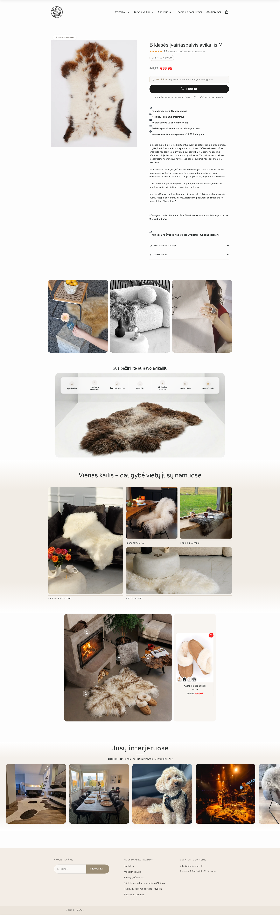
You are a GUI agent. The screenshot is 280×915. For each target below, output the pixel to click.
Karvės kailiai (141, 12)
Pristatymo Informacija (165, 245)
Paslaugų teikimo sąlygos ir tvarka (143, 889)
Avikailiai (120, 12)
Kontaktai (129, 866)
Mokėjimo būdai (133, 872)
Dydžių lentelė (160, 254)
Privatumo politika (134, 894)
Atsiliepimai (213, 12)
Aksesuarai (165, 12)
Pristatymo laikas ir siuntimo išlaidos (144, 883)
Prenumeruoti (97, 869)
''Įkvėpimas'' (169, 201)
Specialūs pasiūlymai (189, 12)
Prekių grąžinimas (134, 877)
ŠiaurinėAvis (78, 910)
